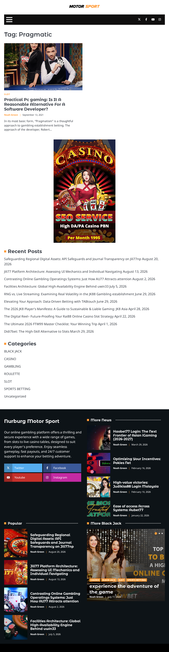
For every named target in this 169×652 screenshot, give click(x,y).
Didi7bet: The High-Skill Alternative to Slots (36, 331)
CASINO (10, 359)
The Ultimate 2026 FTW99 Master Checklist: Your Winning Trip (50, 324)
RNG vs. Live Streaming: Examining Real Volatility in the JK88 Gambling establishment (69, 294)
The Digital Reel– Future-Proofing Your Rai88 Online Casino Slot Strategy (59, 316)
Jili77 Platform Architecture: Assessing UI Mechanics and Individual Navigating (63, 271)
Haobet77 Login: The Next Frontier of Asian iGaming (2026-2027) (135, 435)
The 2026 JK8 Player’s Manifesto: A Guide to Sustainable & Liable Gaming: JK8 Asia (66, 309)
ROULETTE (12, 373)
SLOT (7, 94)
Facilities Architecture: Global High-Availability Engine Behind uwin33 (56, 286)
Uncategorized (15, 396)
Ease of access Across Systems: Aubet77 (131, 508)
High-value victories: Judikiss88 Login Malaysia (136, 484)
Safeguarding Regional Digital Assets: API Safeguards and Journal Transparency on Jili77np (72, 259)
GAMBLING (12, 366)
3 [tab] (162, 533)
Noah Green (11, 114)
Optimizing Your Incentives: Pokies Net (137, 461)
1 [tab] (156, 533)
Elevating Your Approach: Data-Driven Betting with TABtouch (50, 301)
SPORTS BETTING (17, 389)
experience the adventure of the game (124, 589)
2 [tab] (159, 533)
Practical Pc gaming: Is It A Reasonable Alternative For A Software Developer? (34, 104)
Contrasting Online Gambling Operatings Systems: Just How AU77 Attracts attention (67, 279)
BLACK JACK (13, 351)
